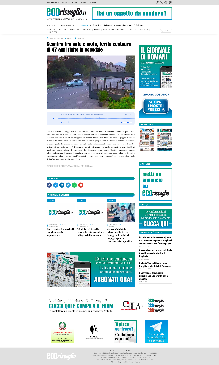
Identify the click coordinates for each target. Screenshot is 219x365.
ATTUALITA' (81, 200)
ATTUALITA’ (75, 30)
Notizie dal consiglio (113, 30)
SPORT (97, 30)
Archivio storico (70, 2)
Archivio (144, 30)
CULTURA (87, 30)
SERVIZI (131, 30)
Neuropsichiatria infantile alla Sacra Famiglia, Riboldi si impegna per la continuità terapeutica (119, 235)
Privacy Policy (116, 362)
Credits (137, 362)
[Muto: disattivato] (121, 122)
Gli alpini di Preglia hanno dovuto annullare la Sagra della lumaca (90, 232)
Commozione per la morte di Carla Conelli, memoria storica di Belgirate (155, 253)
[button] (49, 185)
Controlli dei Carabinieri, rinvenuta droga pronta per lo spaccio (153, 276)
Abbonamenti (53, 2)
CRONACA (51, 30)
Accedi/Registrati (88, 2)
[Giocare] (53, 118)
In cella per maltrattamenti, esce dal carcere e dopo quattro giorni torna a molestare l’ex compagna (155, 241)
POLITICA (62, 30)
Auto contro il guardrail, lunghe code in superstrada (60, 232)
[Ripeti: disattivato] (68, 122)
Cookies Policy (127, 362)
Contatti (52, 32)
